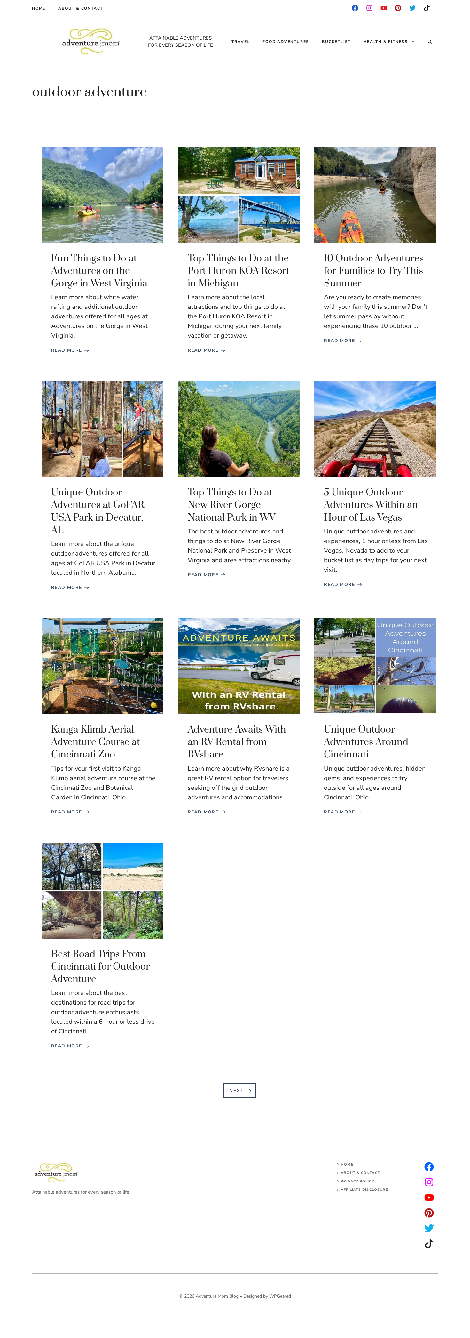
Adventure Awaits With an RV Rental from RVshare (237, 742)
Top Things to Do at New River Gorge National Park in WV (231, 505)
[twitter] (429, 1182)
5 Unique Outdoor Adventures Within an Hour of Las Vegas (371, 505)
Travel (240, 41)
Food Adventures (285, 41)
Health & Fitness (386, 41)
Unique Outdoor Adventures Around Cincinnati (366, 742)
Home (38, 8)
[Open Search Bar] (429, 41)
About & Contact (80, 8)
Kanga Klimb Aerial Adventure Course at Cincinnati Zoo (95, 742)
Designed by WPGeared (267, 1296)
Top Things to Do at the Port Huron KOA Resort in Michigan (238, 271)
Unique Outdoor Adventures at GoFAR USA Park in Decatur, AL (97, 511)
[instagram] (398, 8)
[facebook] (355, 8)
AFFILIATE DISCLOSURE (364, 1189)
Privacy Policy (357, 1181)
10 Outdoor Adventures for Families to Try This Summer (374, 271)
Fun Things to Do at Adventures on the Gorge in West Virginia (99, 271)
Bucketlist (336, 41)
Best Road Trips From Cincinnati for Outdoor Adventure (100, 966)
